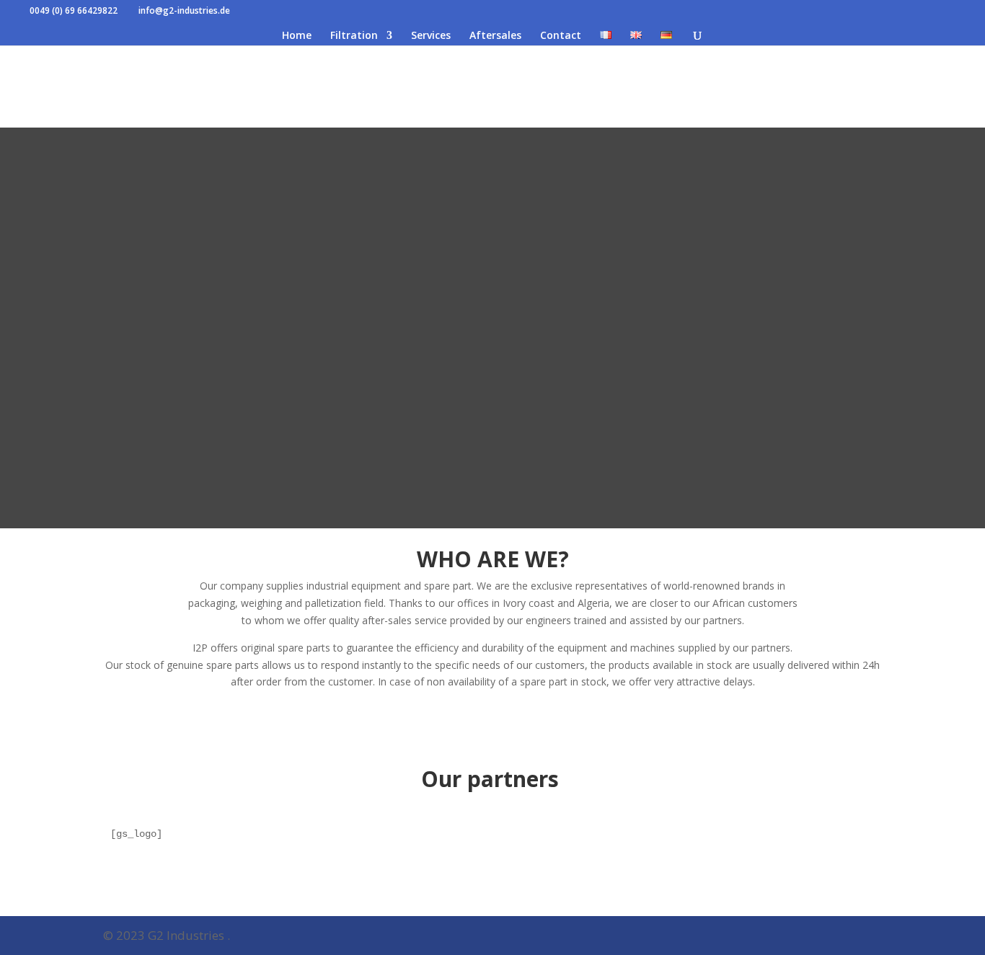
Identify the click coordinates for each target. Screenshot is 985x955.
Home (297, 36)
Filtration (354, 36)
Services (431, 36)
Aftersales (495, 36)
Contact (560, 36)
